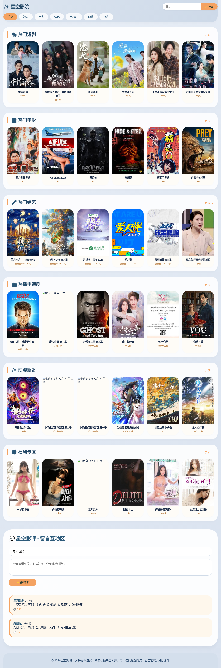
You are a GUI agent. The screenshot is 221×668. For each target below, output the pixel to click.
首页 (10, 17)
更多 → (209, 35)
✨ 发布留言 (22, 582)
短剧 (26, 17)
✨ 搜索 (209, 6)
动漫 (91, 17)
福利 (106, 17)
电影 (41, 17)
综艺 (57, 17)
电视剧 (74, 17)
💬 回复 (17, 609)
